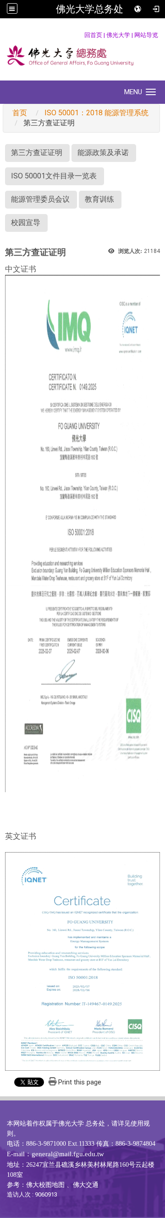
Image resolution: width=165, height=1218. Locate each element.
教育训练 (99, 199)
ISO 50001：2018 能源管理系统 (96, 112)
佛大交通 (86, 1184)
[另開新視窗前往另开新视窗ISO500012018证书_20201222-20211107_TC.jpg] (82, 533)
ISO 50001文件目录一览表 (54, 176)
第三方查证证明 (36, 152)
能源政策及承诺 (103, 152)
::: (79, 35)
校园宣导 (25, 222)
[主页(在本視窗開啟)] (82, 56)
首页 (19, 112)
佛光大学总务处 (89, 9)
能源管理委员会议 (40, 199)
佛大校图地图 (45, 1184)
